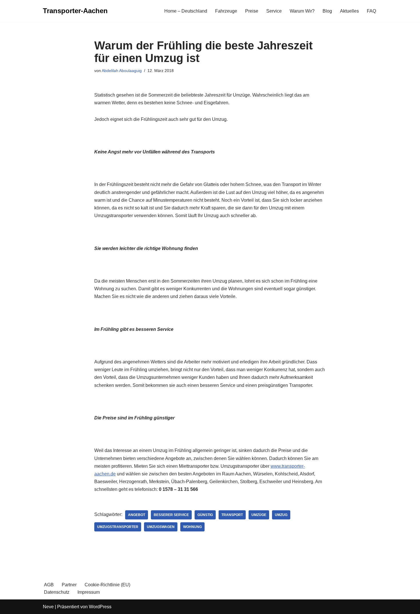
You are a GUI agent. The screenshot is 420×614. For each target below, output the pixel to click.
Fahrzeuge (226, 11)
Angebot (136, 515)
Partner (69, 584)
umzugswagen (161, 527)
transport (232, 515)
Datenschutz (56, 592)
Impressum (88, 592)
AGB (49, 584)
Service (274, 11)
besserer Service (171, 515)
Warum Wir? (302, 11)
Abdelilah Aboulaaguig (122, 70)
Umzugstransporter (117, 527)
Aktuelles (349, 11)
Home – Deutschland (185, 11)
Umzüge (258, 515)
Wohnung (192, 527)
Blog (327, 11)
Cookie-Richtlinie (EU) (107, 584)
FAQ (371, 11)
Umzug (281, 515)
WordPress (100, 606)
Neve (48, 606)
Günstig (205, 515)
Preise (251, 11)
